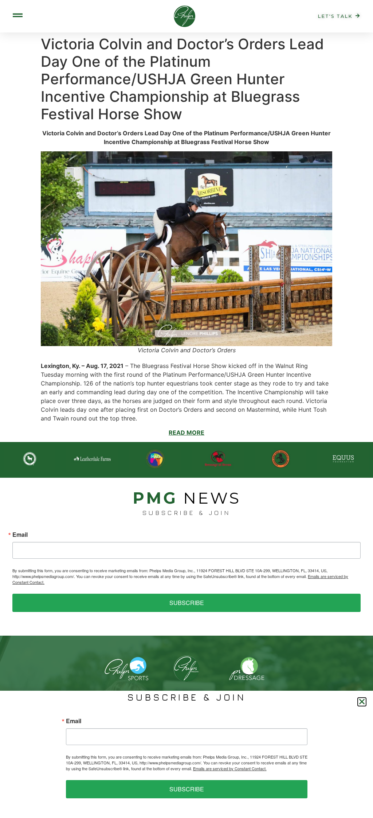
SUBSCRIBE (186, 602)
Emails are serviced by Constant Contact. (230, 768)
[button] (362, 702)
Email (20, 535)
